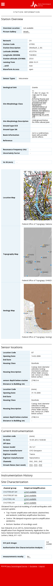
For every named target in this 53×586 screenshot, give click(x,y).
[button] (3, 4)
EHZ (40, 465)
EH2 (31, 465)
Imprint (42, 566)
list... (28, 556)
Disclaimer (33, 566)
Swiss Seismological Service (17, 566)
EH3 (35, 465)
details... (26, 31)
